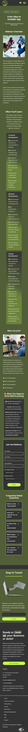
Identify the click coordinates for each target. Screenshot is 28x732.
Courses (6, 706)
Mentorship (7, 709)
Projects (6, 720)
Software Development (10, 712)
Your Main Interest (11, 471)
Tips (5, 717)
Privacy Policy (7, 704)
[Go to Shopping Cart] (21, 3)
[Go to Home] (5, 3)
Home (5, 698)
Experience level (10, 477)
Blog (5, 714)
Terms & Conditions (9, 701)
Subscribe (14, 619)
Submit (14, 485)
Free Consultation (14, 663)
